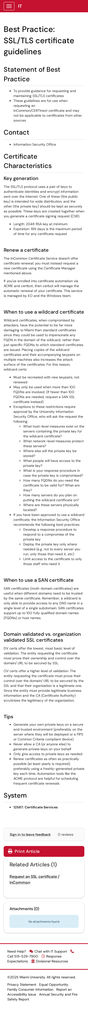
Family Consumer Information (30, 989)
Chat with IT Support (50, 951)
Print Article (26, 851)
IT (20, 6)
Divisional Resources (52, 961)
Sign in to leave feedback (30, 834)
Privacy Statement (21, 984)
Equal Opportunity (53, 984)
